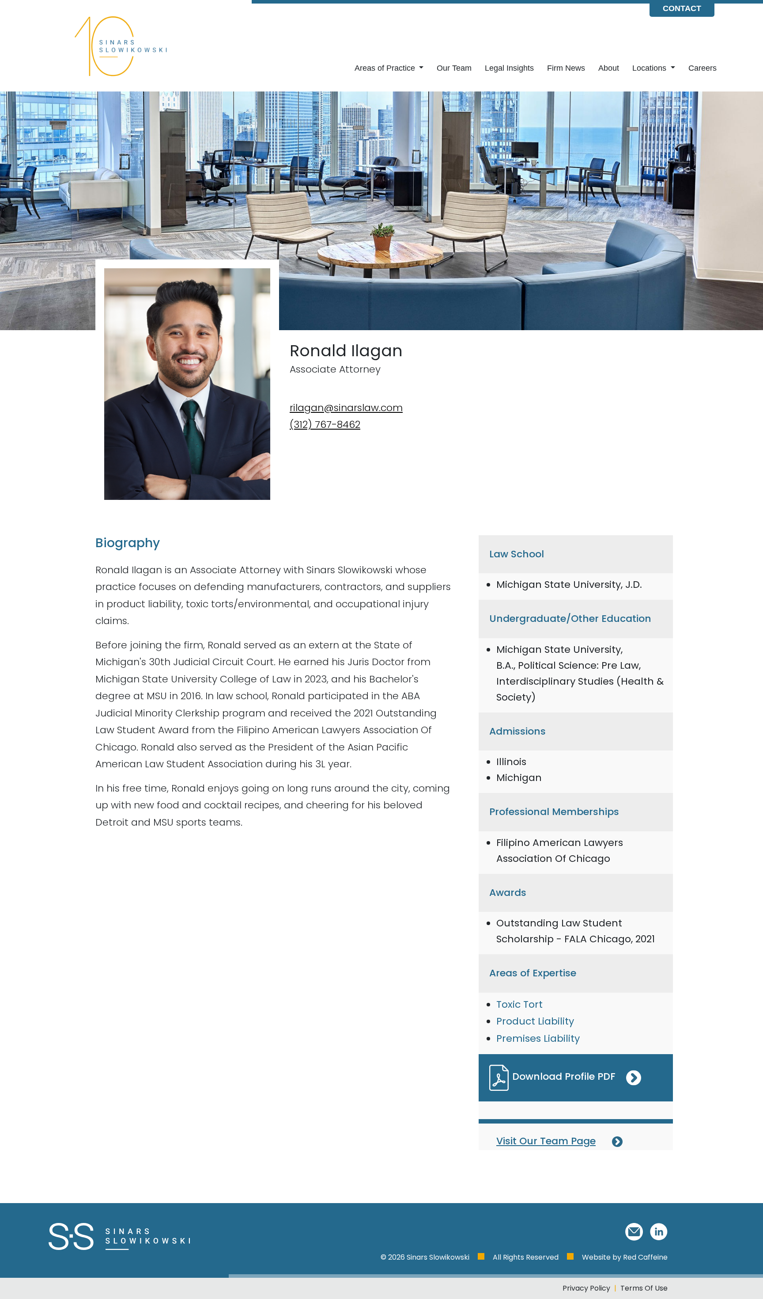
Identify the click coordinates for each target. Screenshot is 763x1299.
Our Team (454, 68)
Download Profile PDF (564, 1076)
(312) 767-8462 (325, 424)
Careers (702, 68)
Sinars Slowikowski (439, 1257)
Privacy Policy (586, 1288)
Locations (650, 68)
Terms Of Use (644, 1288)
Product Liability (535, 1021)
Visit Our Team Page (546, 1141)
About (608, 68)
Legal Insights (509, 68)
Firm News (566, 68)
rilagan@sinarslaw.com (346, 408)
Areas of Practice (386, 68)
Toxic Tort (519, 1004)
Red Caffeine (645, 1257)
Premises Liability (538, 1038)
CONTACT (682, 8)
